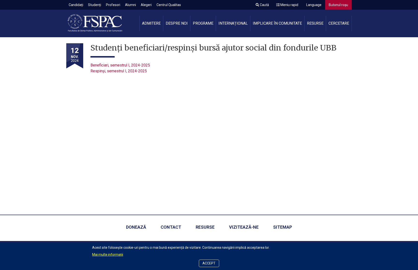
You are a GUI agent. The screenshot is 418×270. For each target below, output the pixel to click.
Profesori (113, 5)
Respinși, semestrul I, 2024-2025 (118, 71)
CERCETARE (338, 23)
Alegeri (146, 5)
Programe (203, 23)
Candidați (76, 5)
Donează (136, 227)
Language (313, 5)
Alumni (130, 5)
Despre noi (177, 23)
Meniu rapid (289, 5)
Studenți (94, 5)
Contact (171, 227)
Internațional (233, 23)
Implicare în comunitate (277, 23)
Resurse (315, 23)
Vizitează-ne (244, 227)
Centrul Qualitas (169, 5)
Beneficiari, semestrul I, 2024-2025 (120, 65)
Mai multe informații (107, 254)
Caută (264, 5)
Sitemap (282, 227)
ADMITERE (151, 23)
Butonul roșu (338, 5)
